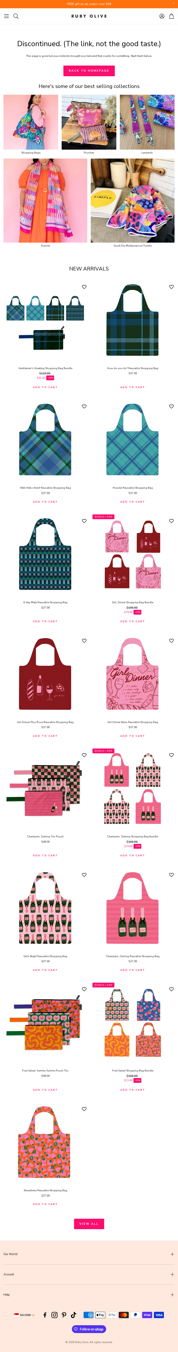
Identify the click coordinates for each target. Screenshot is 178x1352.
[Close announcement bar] (173, 3)
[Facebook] (45, 1315)
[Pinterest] (64, 1315)
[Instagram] (54, 1315)
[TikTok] (74, 1315)
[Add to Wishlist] (84, 287)
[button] (6, 16)
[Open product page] (30, 122)
